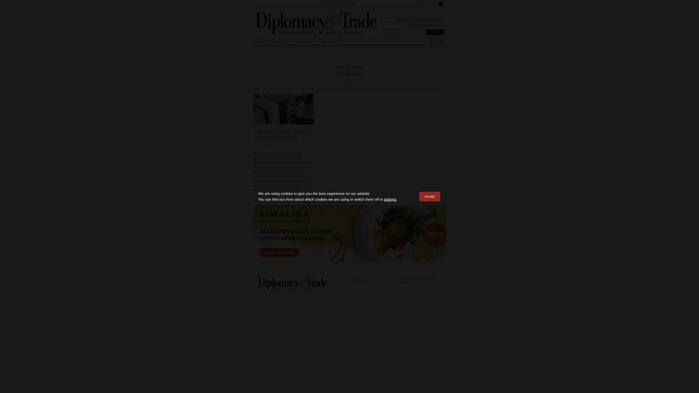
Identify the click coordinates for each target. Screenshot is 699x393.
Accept (430, 196)
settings (390, 199)
